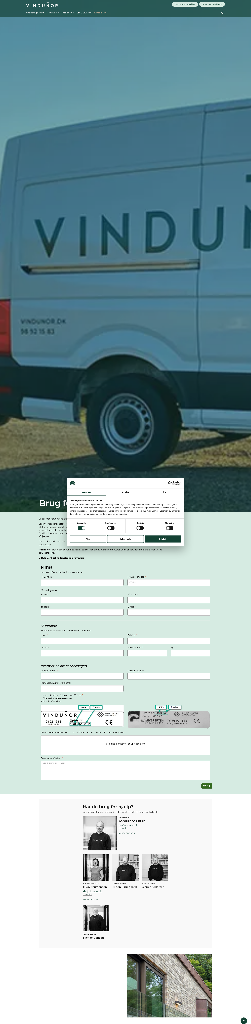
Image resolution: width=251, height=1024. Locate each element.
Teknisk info (51, 12)
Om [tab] (164, 492)
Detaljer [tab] (125, 492)
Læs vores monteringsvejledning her (57, 1001)
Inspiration (67, 12)
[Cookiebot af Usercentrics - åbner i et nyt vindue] (170, 483)
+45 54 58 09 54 (127, 833)
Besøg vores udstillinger (212, 4)
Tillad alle (163, 539)
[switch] (111, 528)
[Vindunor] (42, 4)
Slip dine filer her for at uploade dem (125, 744)
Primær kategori (136, 577)
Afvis (88, 539)
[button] (125, 745)
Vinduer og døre (34, 12)
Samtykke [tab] (86, 492)
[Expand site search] (222, 12)
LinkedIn (123, 828)
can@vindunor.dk (128, 825)
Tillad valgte (125, 539)
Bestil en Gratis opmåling (185, 4)
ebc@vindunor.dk (92, 891)
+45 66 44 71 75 (90, 899)
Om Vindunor (83, 12)
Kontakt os (99, 12)
